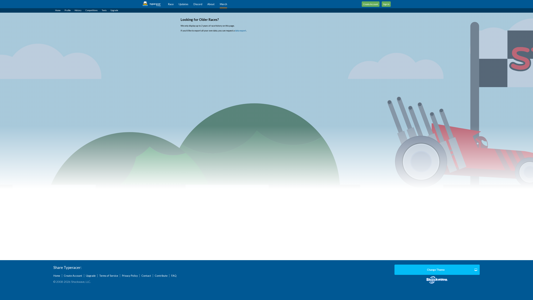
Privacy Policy (130, 275)
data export (240, 30)
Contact (146, 275)
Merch (223, 4)
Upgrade (114, 10)
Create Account (370, 4)
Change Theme (436, 269)
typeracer (155, 4)
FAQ (173, 275)
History (78, 10)
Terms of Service (108, 275)
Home (58, 10)
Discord (197, 4)
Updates (183, 4)
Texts (104, 10)
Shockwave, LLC (437, 280)
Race (171, 4)
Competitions (91, 10)
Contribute (161, 275)
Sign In (386, 4)
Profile (68, 10)
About (211, 4)
